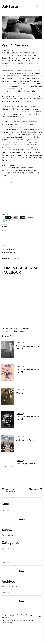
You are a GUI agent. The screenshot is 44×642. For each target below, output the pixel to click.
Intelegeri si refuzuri (25, 440)
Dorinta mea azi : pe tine (10, 258)
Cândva (19, 393)
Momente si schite (8, 249)
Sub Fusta (10, 6)
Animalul (5, 41)
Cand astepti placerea (26, 464)
